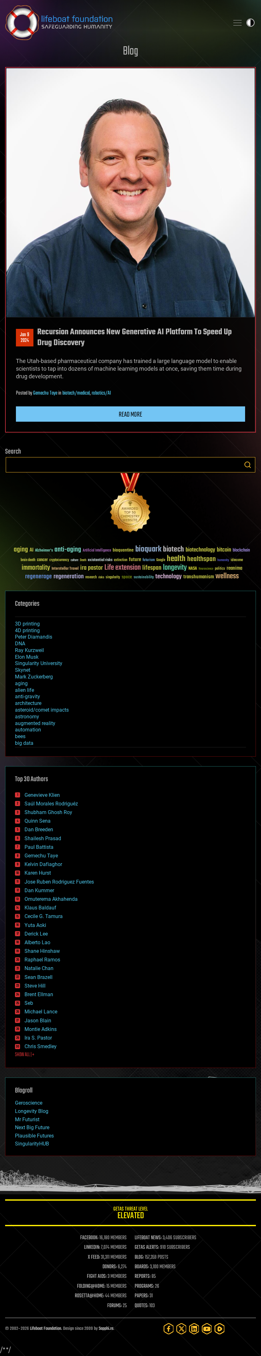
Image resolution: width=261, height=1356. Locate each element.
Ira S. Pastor (38, 1038)
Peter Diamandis (33, 637)
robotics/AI (101, 393)
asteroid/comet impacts (42, 710)
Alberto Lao (37, 942)
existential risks (100, 560)
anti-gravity (27, 696)
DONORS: (109, 1267)
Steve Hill (35, 986)
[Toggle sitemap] (237, 23)
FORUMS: (114, 1306)
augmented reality (35, 723)
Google (160, 560)
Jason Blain (38, 1021)
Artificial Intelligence (97, 551)
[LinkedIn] (194, 1328)
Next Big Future (32, 1127)
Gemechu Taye (45, 393)
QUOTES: (141, 1306)
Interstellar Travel (65, 569)
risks (101, 577)
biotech (173, 549)
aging (21, 550)
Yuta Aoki (35, 925)
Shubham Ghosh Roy (48, 812)
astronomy (27, 717)
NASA (192, 568)
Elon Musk (27, 657)
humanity (223, 560)
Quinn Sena (38, 821)
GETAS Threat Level (130, 1214)
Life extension (122, 568)
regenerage (38, 576)
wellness (227, 576)
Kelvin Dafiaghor (43, 864)
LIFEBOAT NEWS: (148, 1238)
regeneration (68, 576)
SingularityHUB (32, 1144)
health (176, 559)
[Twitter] (181, 1328)
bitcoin (224, 550)
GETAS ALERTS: (147, 1247)
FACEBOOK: (89, 1238)
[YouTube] (207, 1328)
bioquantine (123, 550)
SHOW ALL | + (24, 1055)
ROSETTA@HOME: (89, 1296)
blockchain (241, 550)
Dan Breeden (39, 829)
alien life (24, 690)
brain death (28, 560)
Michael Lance (41, 1012)
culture (74, 560)
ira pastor (91, 568)
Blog (130, 51)
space (127, 577)
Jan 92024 (24, 338)
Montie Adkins (41, 1029)
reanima (234, 568)
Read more (130, 414)
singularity (113, 577)
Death (83, 560)
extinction (120, 560)
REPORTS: (143, 1276)
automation (28, 730)
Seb (29, 1003)
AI (31, 550)
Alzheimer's (44, 550)
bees (20, 736)
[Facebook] (169, 1328)
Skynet (22, 670)
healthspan (201, 559)
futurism (149, 560)
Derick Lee (36, 934)
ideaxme (237, 560)
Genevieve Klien (42, 795)
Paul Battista (39, 847)
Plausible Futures (34, 1136)
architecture (28, 703)
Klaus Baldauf (40, 908)
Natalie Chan (39, 968)
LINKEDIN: (92, 1247)
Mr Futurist (27, 1119)
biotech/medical (76, 393)
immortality (36, 568)
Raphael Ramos (42, 960)
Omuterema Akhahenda (51, 899)
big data (24, 743)
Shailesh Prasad (43, 838)
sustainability (144, 577)
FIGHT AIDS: (97, 1276)
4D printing (27, 630)
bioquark (148, 549)
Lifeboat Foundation (45, 1328)
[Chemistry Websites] (130, 504)
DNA (20, 644)
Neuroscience (206, 569)
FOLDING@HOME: (91, 1286)
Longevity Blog (31, 1111)
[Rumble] (220, 1328)
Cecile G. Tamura (44, 916)
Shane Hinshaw (42, 951)
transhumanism (198, 577)
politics (220, 569)
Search (247, 464)
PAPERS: (142, 1296)
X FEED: (94, 1257)
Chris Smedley (41, 1046)
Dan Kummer (39, 890)
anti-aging (67, 550)
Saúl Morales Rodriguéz (51, 804)
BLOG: (139, 1257)
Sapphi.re (106, 1328)
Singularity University (38, 663)
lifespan (151, 568)
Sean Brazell (39, 977)
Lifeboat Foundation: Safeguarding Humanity (114, 22)
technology (168, 577)
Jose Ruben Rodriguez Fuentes (59, 882)
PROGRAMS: (144, 1286)
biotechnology (200, 550)
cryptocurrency (59, 560)
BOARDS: (142, 1267)
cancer (42, 560)
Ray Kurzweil (29, 650)
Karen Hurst (38, 873)
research (91, 577)
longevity (175, 568)
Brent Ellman (39, 994)
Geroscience (28, 1103)
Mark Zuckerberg (34, 677)
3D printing (27, 624)
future (135, 560)
